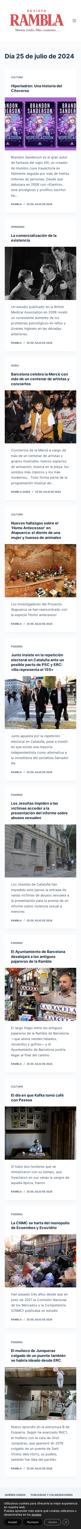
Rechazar (32, 1522)
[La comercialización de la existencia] (40, 273)
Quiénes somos (15, 1494)
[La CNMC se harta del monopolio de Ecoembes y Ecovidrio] (40, 1260)
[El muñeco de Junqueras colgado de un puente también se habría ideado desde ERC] (40, 1393)
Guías (15, 365)
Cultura (17, 77)
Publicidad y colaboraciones (52, 1494)
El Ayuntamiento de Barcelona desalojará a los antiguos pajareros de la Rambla (38, 956)
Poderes (17, 646)
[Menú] (74, 20)
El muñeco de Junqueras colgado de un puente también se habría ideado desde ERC (38, 1355)
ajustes (36, 1514)
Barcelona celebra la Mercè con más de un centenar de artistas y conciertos (40, 379)
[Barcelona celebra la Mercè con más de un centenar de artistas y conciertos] (40, 416)
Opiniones (18, 226)
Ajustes (52, 1522)
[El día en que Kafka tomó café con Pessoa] (40, 1132)
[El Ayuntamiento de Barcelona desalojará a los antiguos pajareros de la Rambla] (40, 994)
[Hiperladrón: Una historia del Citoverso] (40, 123)
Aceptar (12, 1522)
